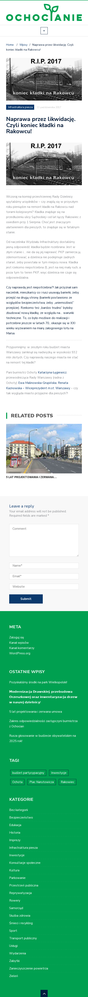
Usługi (13, 946)
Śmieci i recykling (21, 923)
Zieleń (13, 976)
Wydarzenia (17, 953)
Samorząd (16, 908)
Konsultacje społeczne (25, 863)
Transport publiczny (23, 938)
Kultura (14, 870)
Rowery (14, 900)
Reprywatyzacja (20, 893)
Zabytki (14, 961)
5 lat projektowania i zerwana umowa (35, 712)
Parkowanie (17, 878)
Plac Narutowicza (41, 782)
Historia (14, 833)
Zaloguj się (16, 637)
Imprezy (14, 840)
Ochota (17, 782)
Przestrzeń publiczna (23, 885)
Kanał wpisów (19, 643)
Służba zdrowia (19, 916)
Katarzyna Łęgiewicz (52, 372)
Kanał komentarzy (21, 648)
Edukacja (15, 825)
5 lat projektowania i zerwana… (31, 477)
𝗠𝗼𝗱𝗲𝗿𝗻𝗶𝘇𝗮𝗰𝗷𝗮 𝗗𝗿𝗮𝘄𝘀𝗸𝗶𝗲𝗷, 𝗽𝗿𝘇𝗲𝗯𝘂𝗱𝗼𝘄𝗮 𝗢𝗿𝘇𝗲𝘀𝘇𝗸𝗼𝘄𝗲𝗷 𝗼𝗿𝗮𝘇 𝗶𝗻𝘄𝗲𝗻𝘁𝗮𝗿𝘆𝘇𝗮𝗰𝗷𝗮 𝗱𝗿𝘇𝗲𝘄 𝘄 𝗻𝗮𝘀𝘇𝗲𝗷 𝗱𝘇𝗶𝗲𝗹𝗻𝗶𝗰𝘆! (43, 697)
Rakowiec (67, 782)
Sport (13, 931)
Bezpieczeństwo (21, 817)
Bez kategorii (18, 810)
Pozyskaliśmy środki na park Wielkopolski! (38, 682)
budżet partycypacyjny (28, 773)
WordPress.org (19, 653)
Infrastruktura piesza (20, 107)
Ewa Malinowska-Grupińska (37, 383)
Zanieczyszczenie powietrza (28, 968)
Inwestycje (59, 773)
